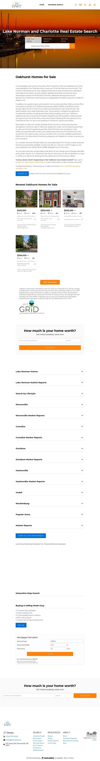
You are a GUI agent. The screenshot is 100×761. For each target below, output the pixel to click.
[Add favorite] (35, 219)
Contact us (22, 174)
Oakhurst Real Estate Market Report (31, 162)
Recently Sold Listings (70, 741)
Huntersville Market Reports (30, 481)
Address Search (38, 750)
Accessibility (59, 758)
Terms (66, 758)
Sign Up (21, 625)
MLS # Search (38, 745)
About (65, 736)
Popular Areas (23, 514)
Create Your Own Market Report (31, 535)
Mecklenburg (22, 503)
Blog (64, 743)
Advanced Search (55, 5)
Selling (50, 738)
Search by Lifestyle (25, 393)
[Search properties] (72, 46)
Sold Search (37, 748)
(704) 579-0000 (12, 736)
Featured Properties (70, 738)
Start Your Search (50, 282)
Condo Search (38, 741)
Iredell (19, 492)
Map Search (37, 738)
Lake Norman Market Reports (31, 382)
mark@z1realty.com (13, 740)
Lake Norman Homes (27, 371)
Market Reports (24, 525)
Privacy (71, 758)
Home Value (52, 743)
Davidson (20, 448)
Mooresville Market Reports (30, 415)
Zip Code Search (38, 743)
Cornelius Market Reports (29, 437)
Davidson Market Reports (29, 459)
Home (42, 5)
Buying (50, 736)
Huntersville (22, 470)
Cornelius (20, 426)
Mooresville (22, 404)
